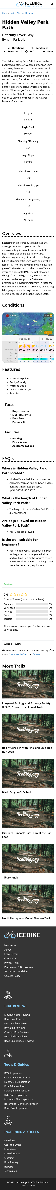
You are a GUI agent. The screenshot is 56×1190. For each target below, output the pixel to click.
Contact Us (10, 958)
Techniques (10, 1171)
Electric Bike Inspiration (17, 1081)
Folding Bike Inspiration (17, 1090)
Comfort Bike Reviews (16, 1032)
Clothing (8, 1157)
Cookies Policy (12, 975)
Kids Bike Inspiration (15, 1095)
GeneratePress (28, 1185)
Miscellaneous (12, 1153)
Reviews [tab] (8, 584)
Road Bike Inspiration (16, 1108)
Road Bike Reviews (14, 1019)
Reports (8, 1166)
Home (5, 13)
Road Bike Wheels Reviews (19, 1040)
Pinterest (37, 654)
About (7, 949)
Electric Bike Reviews (16, 1023)
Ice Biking (9, 1140)
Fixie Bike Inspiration (15, 1086)
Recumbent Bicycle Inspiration (21, 1103)
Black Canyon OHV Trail (16, 792)
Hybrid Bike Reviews (15, 1036)
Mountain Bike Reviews (17, 1014)
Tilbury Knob (10, 877)
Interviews (10, 1149)
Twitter (23, 654)
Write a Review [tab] (12, 643)
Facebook (14, 654)
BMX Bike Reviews (14, 1027)
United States (16, 13)
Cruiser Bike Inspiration (17, 1077)
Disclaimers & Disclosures (18, 967)
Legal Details (11, 954)
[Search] (52, 4)
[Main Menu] (5, 4)
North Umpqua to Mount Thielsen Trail (26, 918)
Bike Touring (11, 1162)
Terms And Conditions (16, 971)
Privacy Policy (11, 962)
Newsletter (10, 945)
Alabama (29, 13)
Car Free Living (12, 1144)
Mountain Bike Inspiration (18, 1099)
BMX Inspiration (13, 1073)
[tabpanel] (28, 613)
